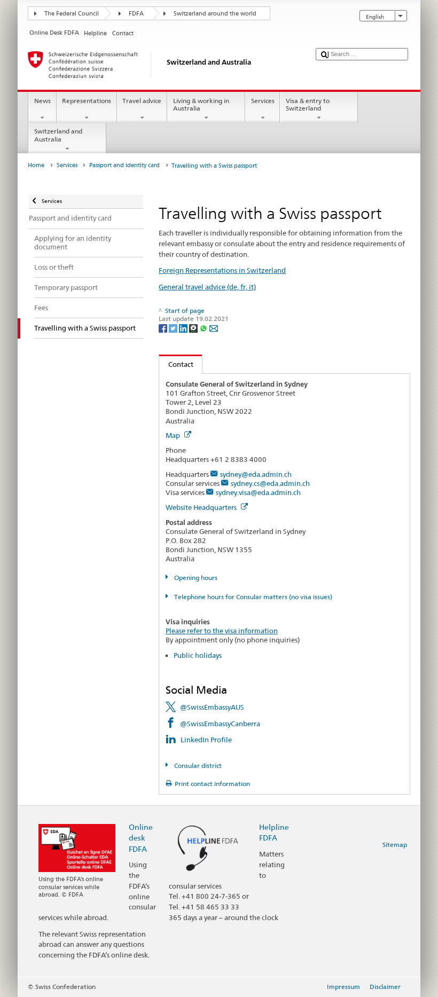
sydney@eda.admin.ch (256, 474)
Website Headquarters (202, 507)
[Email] (213, 328)
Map (174, 435)
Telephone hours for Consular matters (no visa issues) (252, 597)
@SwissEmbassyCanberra (220, 723)
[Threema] (194, 328)
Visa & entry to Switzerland (308, 104)
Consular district (197, 766)
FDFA (136, 13)
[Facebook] (164, 328)
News (42, 101)
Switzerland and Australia (58, 135)
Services (263, 101)
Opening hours (195, 578)
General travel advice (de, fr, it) (207, 286)
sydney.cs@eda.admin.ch (270, 483)
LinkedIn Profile (206, 739)
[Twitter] (174, 328)
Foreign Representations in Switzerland (222, 270)
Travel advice (141, 101)
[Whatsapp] (204, 328)
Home (36, 165)
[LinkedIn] (184, 328)
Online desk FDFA (141, 837)
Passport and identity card (124, 165)
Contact (176, 364)
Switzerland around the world (215, 13)
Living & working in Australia (201, 104)
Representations (86, 101)
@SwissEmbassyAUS (212, 707)
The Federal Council (71, 13)
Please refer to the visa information (222, 630)
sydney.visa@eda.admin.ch (258, 492)
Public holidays (198, 655)
